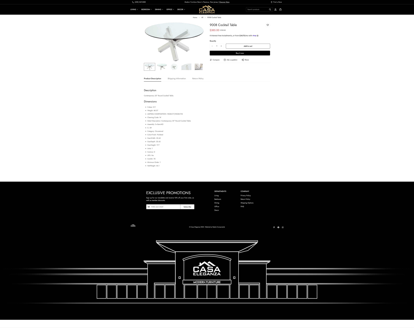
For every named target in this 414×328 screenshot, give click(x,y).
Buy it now (240, 53)
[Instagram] (283, 227)
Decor (180, 9)
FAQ (242, 206)
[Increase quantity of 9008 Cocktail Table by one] (221, 46)
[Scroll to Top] (409, 316)
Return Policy (245, 199)
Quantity (213, 41)
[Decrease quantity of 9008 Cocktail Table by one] (212, 46)
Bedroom (145, 9)
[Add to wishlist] (267, 25)
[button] (280, 9)
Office (169, 9)
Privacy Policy (246, 195)
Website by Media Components (215, 227)
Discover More (224, 2)
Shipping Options (247, 203)
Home (195, 17)
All (202, 17)
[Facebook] (278, 227)
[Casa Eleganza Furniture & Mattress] (207, 9)
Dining (158, 9)
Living (133, 9)
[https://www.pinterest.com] (274, 227)
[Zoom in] (199, 26)
